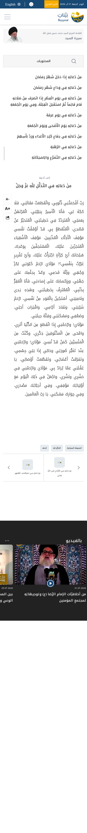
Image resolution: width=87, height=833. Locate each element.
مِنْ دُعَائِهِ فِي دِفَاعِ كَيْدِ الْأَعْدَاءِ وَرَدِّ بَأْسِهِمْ (49, 136)
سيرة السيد (73, 38)
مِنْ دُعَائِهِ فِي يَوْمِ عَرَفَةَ (64, 115)
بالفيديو (74, 541)
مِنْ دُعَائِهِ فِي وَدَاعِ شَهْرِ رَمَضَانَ (57, 88)
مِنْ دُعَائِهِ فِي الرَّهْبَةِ (66, 147)
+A (7, 208)
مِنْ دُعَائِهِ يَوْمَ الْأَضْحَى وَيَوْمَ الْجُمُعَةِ (54, 126)
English (10, 4)
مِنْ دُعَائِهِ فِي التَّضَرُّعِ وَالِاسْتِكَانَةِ (57, 157)
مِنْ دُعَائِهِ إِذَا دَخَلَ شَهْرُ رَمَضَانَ (58, 77)
